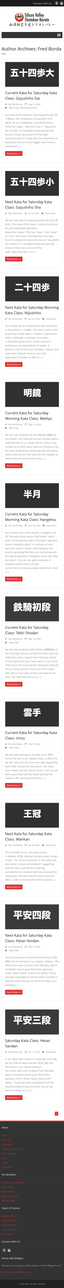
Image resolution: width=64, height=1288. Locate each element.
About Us (6, 1139)
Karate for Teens (9, 1220)
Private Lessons (9, 1229)
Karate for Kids (8, 1216)
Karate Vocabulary (10, 1196)
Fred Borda (16, 104)
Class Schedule (8, 1153)
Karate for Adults (9, 1225)
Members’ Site (8, 1200)
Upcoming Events (28, 107)
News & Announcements (13, 1182)
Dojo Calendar (8, 1187)
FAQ (3, 1158)
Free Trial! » (7, 1234)
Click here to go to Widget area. (16, 1272)
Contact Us (7, 1167)
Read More (13, 153)
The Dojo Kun (8, 1191)
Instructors (6, 1144)
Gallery (5, 1162)
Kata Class (14, 107)
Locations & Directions (12, 1149)
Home (4, 1135)
